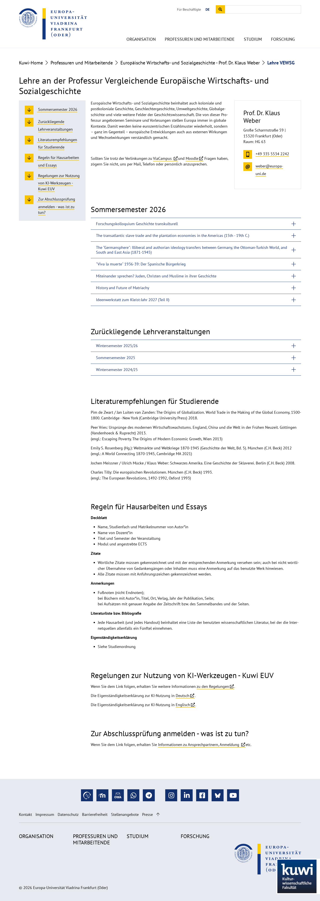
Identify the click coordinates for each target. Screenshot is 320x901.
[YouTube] (233, 795)
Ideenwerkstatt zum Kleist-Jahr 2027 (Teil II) (132, 299)
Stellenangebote (125, 814)
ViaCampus (163, 158)
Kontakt (25, 814)
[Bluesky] (218, 795)
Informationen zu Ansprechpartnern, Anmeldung (199, 744)
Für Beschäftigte (189, 9)
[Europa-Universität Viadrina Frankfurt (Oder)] (53, 23)
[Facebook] (202, 795)
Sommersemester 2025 (115, 357)
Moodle (192, 158)
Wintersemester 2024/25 (117, 369)
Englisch (183, 704)
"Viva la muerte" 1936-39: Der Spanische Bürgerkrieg (141, 264)
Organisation (141, 39)
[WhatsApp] (133, 795)
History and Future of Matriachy (122, 287)
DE (207, 9)
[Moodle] (102, 795)
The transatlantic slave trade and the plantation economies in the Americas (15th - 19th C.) (172, 235)
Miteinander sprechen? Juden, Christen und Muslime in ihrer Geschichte (156, 275)
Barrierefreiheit (95, 814)
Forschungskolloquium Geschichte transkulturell (137, 223)
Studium (253, 39)
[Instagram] (171, 795)
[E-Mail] (118, 795)
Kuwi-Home (31, 63)
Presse (147, 814)
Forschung (283, 39)
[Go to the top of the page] (158, 814)
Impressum (44, 814)
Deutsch (182, 695)
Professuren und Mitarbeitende (200, 39)
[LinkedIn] (187, 795)
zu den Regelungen (213, 686)
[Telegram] (149, 795)
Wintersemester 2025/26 (117, 345)
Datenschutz (68, 814)
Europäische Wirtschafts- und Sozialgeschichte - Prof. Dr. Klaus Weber (190, 63)
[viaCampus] (87, 795)
